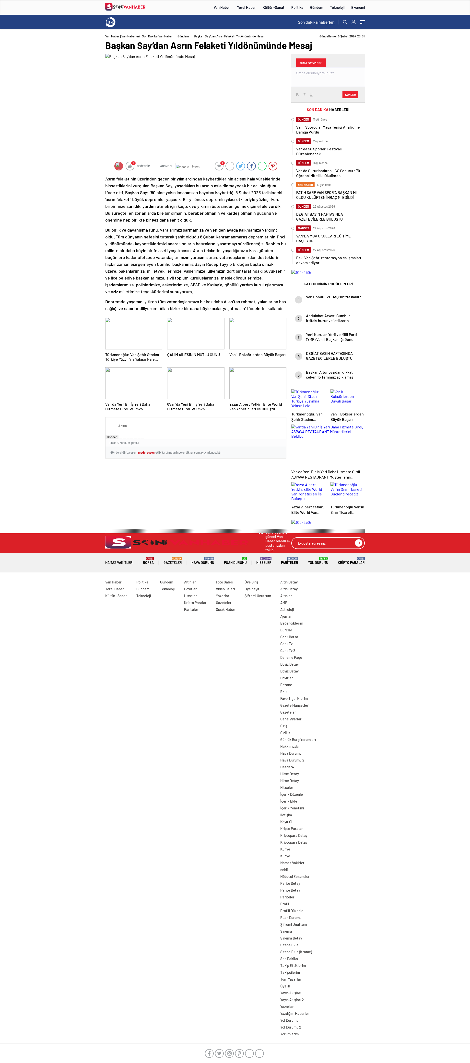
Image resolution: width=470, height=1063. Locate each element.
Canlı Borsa (289, 637)
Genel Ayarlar (291, 719)
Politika (297, 7)
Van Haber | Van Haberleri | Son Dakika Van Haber (139, 36)
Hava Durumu (202, 561)
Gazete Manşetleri (294, 705)
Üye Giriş (251, 582)
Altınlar (190, 582)
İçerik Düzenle (291, 794)
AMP (283, 602)
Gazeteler (173, 561)
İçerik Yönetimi (292, 808)
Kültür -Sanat (273, 7)
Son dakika (316, 22)
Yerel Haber (246, 7)
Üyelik (285, 986)
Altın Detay (289, 582)
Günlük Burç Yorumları (298, 739)
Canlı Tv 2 (287, 650)
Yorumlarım (289, 1034)
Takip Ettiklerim (293, 965)
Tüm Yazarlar (290, 979)
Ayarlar (286, 616)
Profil (284, 904)
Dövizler (190, 589)
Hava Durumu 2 (292, 760)
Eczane (286, 685)
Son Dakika (289, 958)
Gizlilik (285, 732)
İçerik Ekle (288, 801)
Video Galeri (225, 589)
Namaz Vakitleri (119, 562)
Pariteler (289, 561)
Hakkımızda (289, 746)
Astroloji (287, 609)
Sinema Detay (291, 938)
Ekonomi (358, 7)
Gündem (316, 7)
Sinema (286, 931)
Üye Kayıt (252, 589)
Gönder (112, 437)
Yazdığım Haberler (294, 1013)
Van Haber (222, 7)
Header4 (287, 767)
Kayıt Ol (286, 821)
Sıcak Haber (225, 609)
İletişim (286, 815)
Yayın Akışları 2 (292, 999)
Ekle (283, 691)
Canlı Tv (286, 643)
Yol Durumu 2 (290, 1027)
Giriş (283, 726)
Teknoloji (337, 7)
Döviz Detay (289, 664)
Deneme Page (291, 657)
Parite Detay (290, 883)
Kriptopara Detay (293, 835)
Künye (285, 849)
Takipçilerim (290, 972)
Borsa (148, 561)
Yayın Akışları (290, 993)
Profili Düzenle (291, 910)
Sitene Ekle (289, 945)
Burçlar (286, 630)
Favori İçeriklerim (294, 698)
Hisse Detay (289, 774)
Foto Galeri (224, 582)
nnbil (284, 869)
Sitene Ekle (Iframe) (296, 952)
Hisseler (263, 561)
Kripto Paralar (351, 561)
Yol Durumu (318, 561)
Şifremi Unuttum (258, 595)
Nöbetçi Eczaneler (295, 876)
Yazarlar (222, 595)
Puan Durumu (235, 561)
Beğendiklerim (291, 623)
